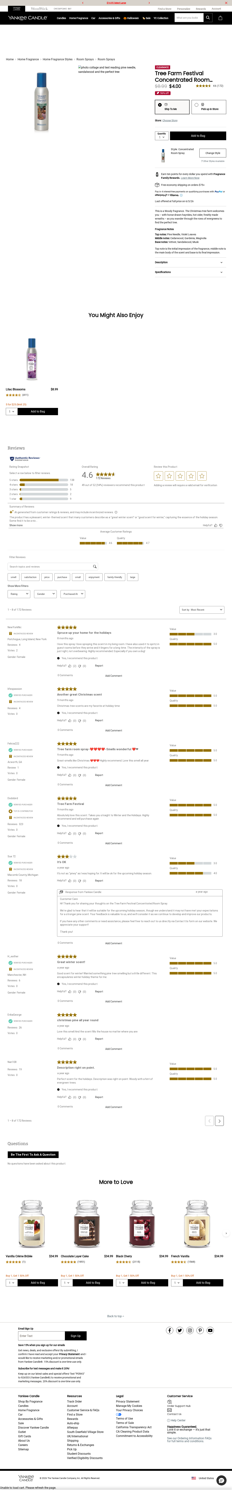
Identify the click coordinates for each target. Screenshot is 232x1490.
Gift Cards (24, 1436)
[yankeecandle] (18, 9)
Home (10, 59)
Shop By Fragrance (30, 1401)
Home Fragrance (78, 18)
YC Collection (161, 18)
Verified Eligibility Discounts (85, 1458)
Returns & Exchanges (80, 1445)
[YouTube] (210, 1330)
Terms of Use (124, 1418)
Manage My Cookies (129, 1406)
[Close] (226, 3)
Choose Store (169, 120)
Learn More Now (190, 177)
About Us (24, 1440)
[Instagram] (190, 1330)
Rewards (72, 1419)
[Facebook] (169, 1330)
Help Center (178, 1420)
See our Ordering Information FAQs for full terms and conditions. (189, 1440)
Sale (21, 1423)
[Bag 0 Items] (220, 18)
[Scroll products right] (226, 1233)
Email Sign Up (25, 1328)
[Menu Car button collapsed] (95, 18)
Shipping (72, 1440)
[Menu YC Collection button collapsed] (168, 18)
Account (72, 1406)
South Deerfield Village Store (85, 1432)
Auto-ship (73, 1423)
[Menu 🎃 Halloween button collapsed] (139, 18)
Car (20, 1414)
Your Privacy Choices (129, 1410)
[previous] (83, 3)
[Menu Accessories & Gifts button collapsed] (120, 18)
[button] (221, 1480)
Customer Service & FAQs (83, 1410)
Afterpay (72, 1427)
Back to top (114, 1316)
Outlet (22, 1432)
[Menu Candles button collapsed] (66, 18)
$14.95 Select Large (116, 3)
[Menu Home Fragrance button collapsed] (88, 18)
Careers (23, 1445)
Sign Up (76, 1336)
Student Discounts (79, 1453)
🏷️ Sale (146, 18)
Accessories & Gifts (109, 18)
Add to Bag (198, 135)
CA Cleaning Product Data (132, 1431)
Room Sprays (85, 59)
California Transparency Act (134, 1427)
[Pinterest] (200, 1330)
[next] (149, 3)
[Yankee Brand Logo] (28, 18)
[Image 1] (41, 100)
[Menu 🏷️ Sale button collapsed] (150, 18)
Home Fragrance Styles (57, 59)
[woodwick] (39, 9)
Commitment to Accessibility (134, 1436)
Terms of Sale (125, 1423)
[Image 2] (113, 100)
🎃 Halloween (131, 18)
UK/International (77, 1436)
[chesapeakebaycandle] (62, 9)
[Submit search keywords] (208, 17)
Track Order (74, 1401)
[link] (17, 395)
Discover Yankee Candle (33, 1427)
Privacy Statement (69, 1354)
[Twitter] (179, 1330)
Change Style (213, 153)
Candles (61, 18)
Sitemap (23, 1449)
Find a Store (74, 1414)
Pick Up (72, 1449)
